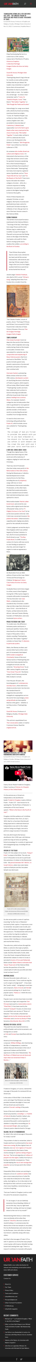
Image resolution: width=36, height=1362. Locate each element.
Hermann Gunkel (12, 373)
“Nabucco (16, 992)
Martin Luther (24, 501)
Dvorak (20, 988)
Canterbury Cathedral (14, 125)
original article (11, 727)
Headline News (25, 26)
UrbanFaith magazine (11, 1309)
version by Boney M (21, 1018)
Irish (6, 1034)
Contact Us (7, 1278)
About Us (8, 1284)
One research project (13, 340)
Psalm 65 (10, 423)
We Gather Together (18, 102)
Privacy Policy (9, 1290)
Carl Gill (7, 1332)
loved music (10, 504)
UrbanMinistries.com (11, 1296)
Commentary (16, 26)
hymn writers (18, 618)
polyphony (22, 480)
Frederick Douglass (14, 800)
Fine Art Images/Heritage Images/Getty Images (17, 331)
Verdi (28, 988)
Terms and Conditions (11, 1293)
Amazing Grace (19, 667)
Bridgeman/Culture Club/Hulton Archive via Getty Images (17, 582)
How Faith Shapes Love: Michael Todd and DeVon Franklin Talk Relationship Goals (17, 1326)
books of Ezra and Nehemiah (20, 960)
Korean (13, 1034)
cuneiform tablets (22, 1174)
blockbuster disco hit (17, 1021)
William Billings (16, 1043)
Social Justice (15, 761)
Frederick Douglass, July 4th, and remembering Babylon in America (15, 754)
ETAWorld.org (9, 1306)
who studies (19, 151)
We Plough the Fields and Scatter (18, 104)
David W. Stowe (12, 72)
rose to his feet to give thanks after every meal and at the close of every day (18, 130)
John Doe (8, 1346)
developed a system (21, 378)
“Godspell (12, 1009)
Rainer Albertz (17, 962)
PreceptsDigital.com (11, 1299)
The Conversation (12, 723)
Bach (16, 988)
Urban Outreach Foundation (13, 1302)
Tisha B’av (12, 1220)
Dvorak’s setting (14, 1107)
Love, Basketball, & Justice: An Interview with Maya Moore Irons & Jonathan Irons (18, 1334)
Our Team (8, 1287)
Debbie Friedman (21, 274)
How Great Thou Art (14, 672)
